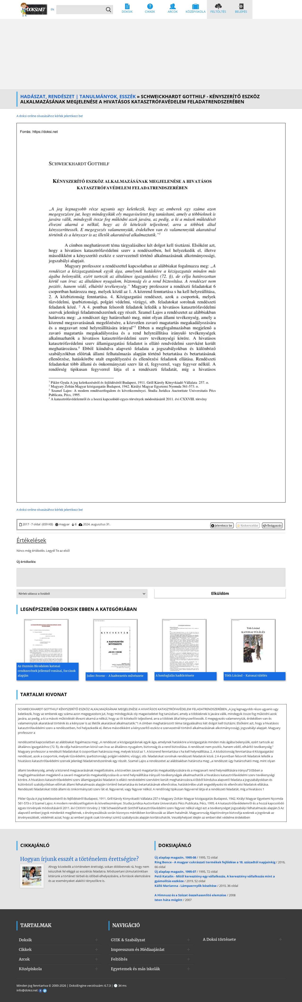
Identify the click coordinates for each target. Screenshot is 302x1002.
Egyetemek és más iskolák (135, 968)
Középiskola (196, 11)
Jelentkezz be (223, 525)
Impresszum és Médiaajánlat (138, 949)
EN (52, 9)
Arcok (173, 11)
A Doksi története (219, 939)
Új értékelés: (26, 562)
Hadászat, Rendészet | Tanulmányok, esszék (78, 96)
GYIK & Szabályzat (128, 939)
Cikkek (150, 11)
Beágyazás (274, 525)
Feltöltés (218, 11)
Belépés (241, 11)
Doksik (127, 11)
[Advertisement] (151, 54)
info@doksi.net (27, 990)
